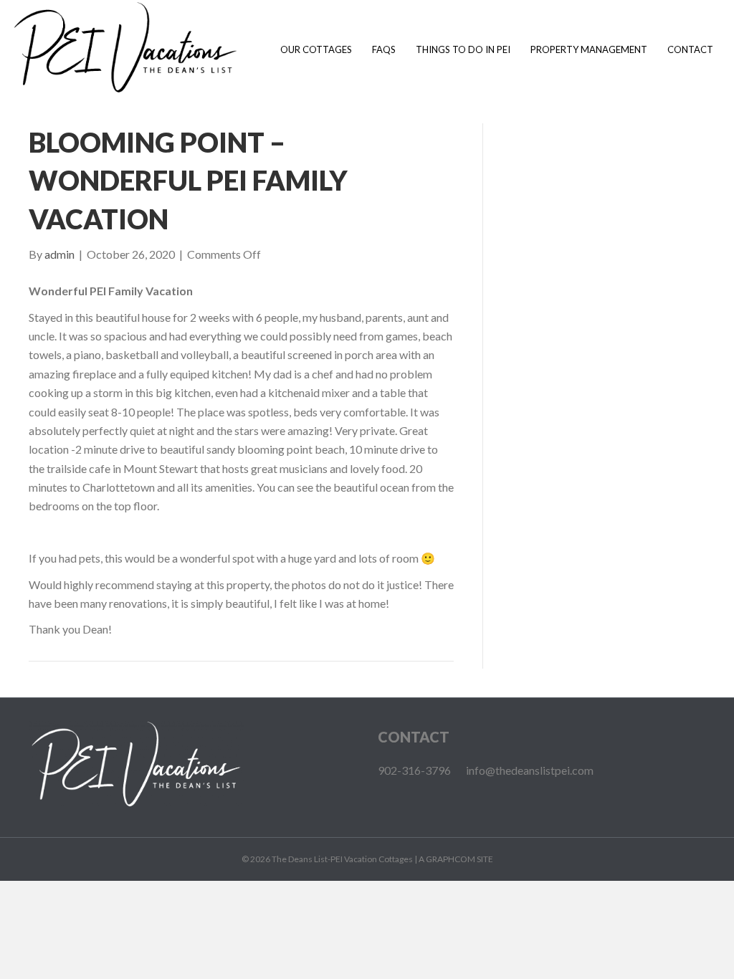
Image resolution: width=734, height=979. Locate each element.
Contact (690, 49)
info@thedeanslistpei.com (530, 770)
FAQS (384, 49)
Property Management (588, 49)
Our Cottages (316, 49)
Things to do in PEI (463, 49)
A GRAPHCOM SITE (456, 859)
